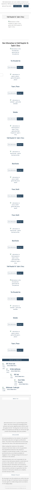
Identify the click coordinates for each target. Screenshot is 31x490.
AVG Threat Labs (10, 364)
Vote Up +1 (20, 93)
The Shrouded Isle (15, 61)
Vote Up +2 (20, 67)
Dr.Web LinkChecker (15, 369)
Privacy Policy (8, 483)
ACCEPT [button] (26, 6)
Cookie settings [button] (17, 6)
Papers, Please (15, 86)
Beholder (15, 112)
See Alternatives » (12, 365)
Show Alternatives (12, 67)
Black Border (15, 164)
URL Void (16, 374)
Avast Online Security (21, 381)
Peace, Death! (15, 189)
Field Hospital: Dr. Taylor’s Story (15, 138)
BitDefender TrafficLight (12, 387)
